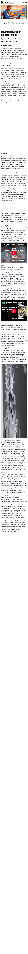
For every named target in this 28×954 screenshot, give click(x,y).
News (3, 28)
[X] (19, 23)
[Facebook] (16, 23)
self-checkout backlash (16, 280)
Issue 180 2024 (15, 531)
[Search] (23, 2)
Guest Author (7, 45)
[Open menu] (26, 2)
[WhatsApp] (12, 23)
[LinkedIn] (9, 23)
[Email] (22, 23)
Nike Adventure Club (19, 457)
